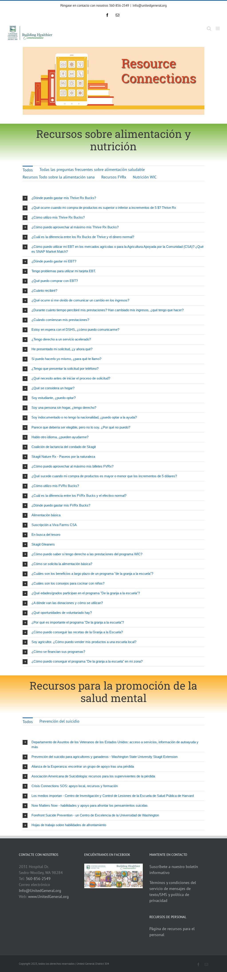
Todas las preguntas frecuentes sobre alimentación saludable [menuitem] (92, 169)
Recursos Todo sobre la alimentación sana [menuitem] (59, 177)
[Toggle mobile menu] (218, 28)
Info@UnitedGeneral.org (40, 890)
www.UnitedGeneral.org (48, 896)
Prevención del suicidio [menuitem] (59, 721)
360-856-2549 (38, 878)
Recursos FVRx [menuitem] (113, 177)
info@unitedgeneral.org (150, 5)
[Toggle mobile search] (209, 28)
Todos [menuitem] (28, 169)
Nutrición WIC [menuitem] (145, 177)
